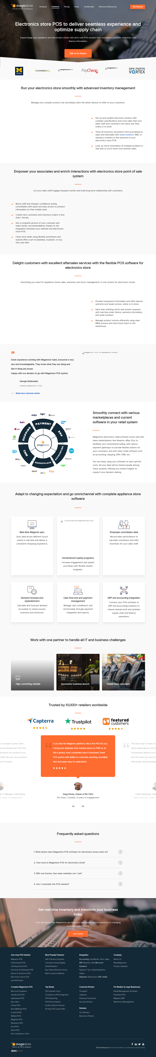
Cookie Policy (130, 1048)
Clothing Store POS (19, 966)
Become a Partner (86, 1016)
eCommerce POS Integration (57, 995)
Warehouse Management (124, 1002)
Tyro (89, 970)
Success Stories (86, 1002)
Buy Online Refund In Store (56, 970)
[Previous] (73, 806)
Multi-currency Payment (54, 973)
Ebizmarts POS (17, 1023)
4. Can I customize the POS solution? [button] (51, 884)
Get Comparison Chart (20, 1034)
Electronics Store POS (20, 977)
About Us (117, 959)
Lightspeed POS (17, 998)
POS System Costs (52, 991)
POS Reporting (51, 998)
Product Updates (121, 966)
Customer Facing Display (55, 963)
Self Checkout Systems (54, 959)
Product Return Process (55, 1005)
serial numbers (127, 134)
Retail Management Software (126, 991)
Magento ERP (119, 998)
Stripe (81, 973)
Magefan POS (16, 1019)
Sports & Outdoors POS (21, 973)
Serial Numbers (51, 966)
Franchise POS (119, 995)
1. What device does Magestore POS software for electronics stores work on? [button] (71, 852)
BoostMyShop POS (18, 1009)
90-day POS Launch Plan (55, 1009)
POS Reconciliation (53, 1002)
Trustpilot (83, 991)
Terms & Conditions (117, 1048)
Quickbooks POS (18, 995)
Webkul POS (16, 1016)
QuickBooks (94, 959)
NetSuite (87, 963)
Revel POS (15, 1030)
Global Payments (98, 970)
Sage (107, 959)
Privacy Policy (140, 1048)
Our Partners (84, 1012)
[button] (78, 53)
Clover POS (15, 1005)
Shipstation (92, 977)
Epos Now (15, 1002)
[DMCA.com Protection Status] (21, 1051)
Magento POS (16, 959)
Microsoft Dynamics (19, 991)
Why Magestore (120, 963)
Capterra (83, 995)
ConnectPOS (16, 1012)
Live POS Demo (17, 980)
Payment (82, 970)
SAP (93, 963)
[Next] (82, 806)
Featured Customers (87, 998)
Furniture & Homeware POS (22, 970)
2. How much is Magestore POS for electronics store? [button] (59, 862)
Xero (102, 959)
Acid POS (15, 1026)
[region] (78, 773)
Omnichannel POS (18, 963)
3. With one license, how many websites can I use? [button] (58, 873)
